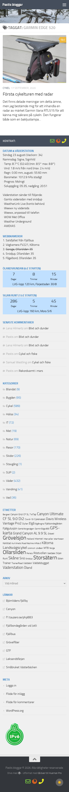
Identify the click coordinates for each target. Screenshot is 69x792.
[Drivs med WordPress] (19, 773)
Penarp (29, 553)
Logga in (11, 685)
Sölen (60, 558)
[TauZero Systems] (58, 141)
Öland (28, 568)
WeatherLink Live (15, 203)
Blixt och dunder (39, 328)
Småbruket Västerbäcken (21, 667)
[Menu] (64, 4)
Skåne (13, 557)
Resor (9, 447)
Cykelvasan (39, 519)
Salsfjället (51, 553)
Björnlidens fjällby (17, 600)
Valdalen (27, 563)
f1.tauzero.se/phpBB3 (19, 617)
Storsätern (45, 557)
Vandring (11, 489)
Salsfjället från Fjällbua (20, 240)
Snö (22, 558)
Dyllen (25, 523)
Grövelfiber (12, 642)
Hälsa (9, 414)
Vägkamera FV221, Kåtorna (22, 245)
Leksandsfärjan (15, 659)
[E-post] (52, 141)
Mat (8, 431)
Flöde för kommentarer (20, 702)
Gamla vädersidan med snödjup (23, 199)
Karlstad (7, 543)
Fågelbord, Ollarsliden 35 (21, 258)
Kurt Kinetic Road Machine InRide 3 (26, 543)
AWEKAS (9, 226)
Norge (52, 548)
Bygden (10, 397)
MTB (46, 548)
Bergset (6, 514)
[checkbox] (59, 782)
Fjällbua (10, 634)
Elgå (31, 523)
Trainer (7, 563)
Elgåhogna (39, 524)
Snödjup (29, 559)
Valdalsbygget (41, 563)
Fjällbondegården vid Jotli (21, 625)
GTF (8, 650)
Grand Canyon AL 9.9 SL (30, 533)
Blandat (11, 389)
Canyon (10, 609)
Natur (9, 439)
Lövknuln (31, 548)
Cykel (6, 88)
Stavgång (12, 464)
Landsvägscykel (15, 547)
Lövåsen (39, 548)
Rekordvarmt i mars (31, 371)
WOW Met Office (14, 217)
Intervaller (48, 539)
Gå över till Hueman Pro (50, 773)
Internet (39, 538)
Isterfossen (59, 539)
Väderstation (13, 567)
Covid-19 (29, 519)
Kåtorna (47, 543)
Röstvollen (40, 553)
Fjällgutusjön (10, 528)
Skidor (10, 456)
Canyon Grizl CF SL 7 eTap (23, 514)
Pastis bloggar (12, 4)
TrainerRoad (17, 563)
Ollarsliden (14, 552)
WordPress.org (15, 710)
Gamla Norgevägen (26, 529)
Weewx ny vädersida (16, 208)
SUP (8, 472)
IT (7, 422)
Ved (8, 497)
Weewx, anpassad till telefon (21, 212)
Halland (30, 539)
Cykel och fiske (28, 354)
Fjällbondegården (53, 523)
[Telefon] (64, 141)
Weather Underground (17, 221)
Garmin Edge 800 (42, 528)
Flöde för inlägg (15, 694)
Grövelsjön (14, 538)
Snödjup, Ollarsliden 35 (20, 253)
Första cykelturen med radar (28, 94)
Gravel (51, 533)
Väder (9, 480)
